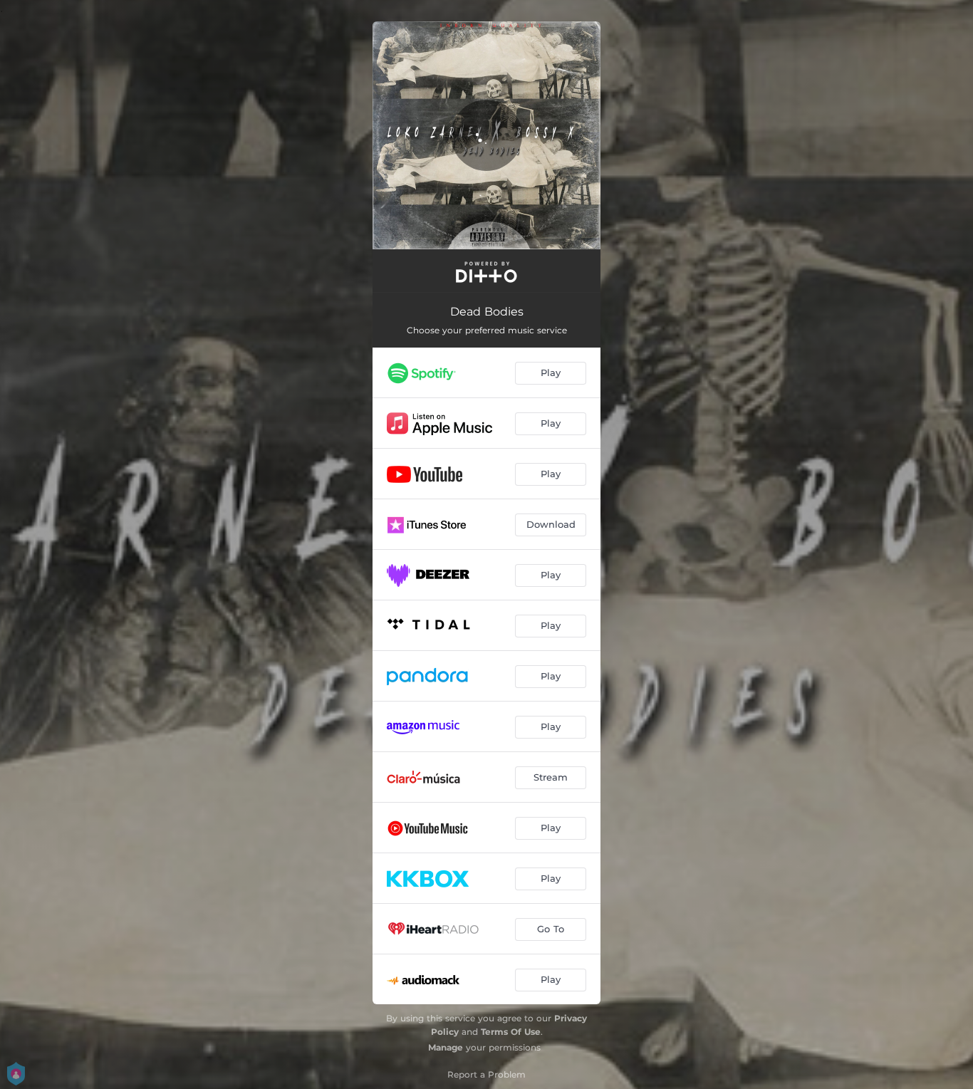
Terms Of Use (511, 1031)
